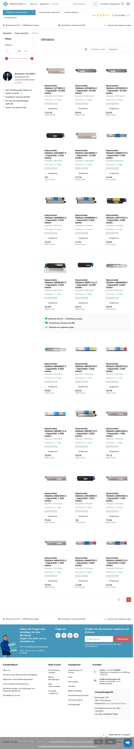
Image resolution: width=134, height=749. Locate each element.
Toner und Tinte (21, 33)
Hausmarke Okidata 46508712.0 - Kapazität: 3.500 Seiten (86, 432)
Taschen (71, 686)
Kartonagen (73, 681)
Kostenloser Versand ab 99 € (73, 25)
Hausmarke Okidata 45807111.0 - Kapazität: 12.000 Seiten (86, 284)
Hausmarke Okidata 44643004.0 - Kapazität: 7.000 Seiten (116, 432)
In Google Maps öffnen (116, 703)
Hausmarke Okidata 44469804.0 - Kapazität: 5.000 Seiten (86, 219)
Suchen (95, 4)
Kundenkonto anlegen (54, 671)
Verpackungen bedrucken (49, 12)
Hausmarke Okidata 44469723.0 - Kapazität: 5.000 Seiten (116, 562)
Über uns (34, 4)
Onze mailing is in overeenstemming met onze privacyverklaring (103, 645)
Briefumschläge (75, 691)
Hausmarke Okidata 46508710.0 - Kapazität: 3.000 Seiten (116, 367)
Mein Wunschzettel (54, 685)
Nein (110, 742)
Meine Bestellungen (53, 678)
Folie (70, 677)
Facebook (57, 635)
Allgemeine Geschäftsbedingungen (18, 679)
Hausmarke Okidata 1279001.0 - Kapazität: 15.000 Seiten (54, 89)
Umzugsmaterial (75, 700)
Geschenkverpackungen (78, 695)
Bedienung (44, 4)
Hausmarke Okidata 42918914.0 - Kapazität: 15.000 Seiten (86, 89)
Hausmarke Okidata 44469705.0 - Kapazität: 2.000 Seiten (86, 562)
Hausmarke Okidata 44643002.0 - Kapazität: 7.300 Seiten (116, 497)
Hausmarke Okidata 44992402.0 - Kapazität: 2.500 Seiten (55, 284)
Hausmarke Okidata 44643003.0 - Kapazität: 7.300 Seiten (55, 497)
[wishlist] (122, 4)
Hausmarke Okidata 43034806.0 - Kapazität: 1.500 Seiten (86, 497)
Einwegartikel (74, 704)
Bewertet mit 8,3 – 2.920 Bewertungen (22, 25)
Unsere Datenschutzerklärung (15, 684)
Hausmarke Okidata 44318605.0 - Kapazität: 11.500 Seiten (86, 154)
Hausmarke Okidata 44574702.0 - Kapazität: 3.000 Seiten (116, 219)
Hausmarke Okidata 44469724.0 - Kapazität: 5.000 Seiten (116, 154)
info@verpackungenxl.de (37, 646)
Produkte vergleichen (53, 692)
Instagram (64, 635)
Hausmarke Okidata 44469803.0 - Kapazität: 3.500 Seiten (55, 219)
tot (18, 51)
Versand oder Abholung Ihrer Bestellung (20, 675)
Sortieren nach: (98, 49)
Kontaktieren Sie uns (11, 695)
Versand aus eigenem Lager (119, 25)
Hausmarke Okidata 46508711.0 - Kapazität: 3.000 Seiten (55, 432)
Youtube (76, 635)
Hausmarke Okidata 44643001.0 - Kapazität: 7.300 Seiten (55, 562)
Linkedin (70, 635)
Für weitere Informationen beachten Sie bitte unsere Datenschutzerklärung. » (67, 746)
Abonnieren (122, 639)
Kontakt (18, 82)
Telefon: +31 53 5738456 (110, 670)
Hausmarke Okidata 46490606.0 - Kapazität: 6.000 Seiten (116, 284)
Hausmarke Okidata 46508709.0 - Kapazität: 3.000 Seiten (86, 367)
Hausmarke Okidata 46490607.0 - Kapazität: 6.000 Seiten (55, 367)
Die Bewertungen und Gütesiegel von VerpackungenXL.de (19, 689)
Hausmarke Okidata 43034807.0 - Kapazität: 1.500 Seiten (55, 154)
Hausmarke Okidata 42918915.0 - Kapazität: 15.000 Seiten (116, 89)
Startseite (7, 33)
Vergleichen (53, 108)
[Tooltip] (21, 93)
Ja (98, 742)
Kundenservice (11, 17)
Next (128, 599)
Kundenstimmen (71, 12)
